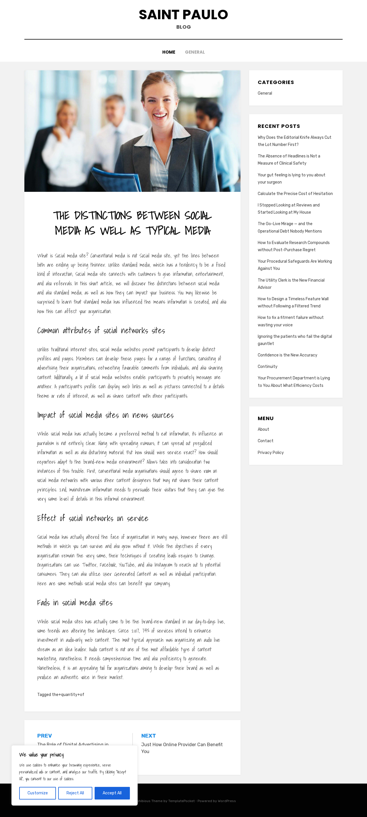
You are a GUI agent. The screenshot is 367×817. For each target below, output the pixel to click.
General (195, 52)
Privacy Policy (271, 452)
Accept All (112, 793)
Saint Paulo (183, 14)
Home (168, 52)
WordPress (227, 801)
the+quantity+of (68, 694)
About (263, 429)
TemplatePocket (181, 801)
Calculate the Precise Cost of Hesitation (295, 193)
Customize (38, 793)
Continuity (268, 366)
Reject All (75, 793)
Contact (266, 440)
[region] (74, 775)
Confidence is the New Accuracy (287, 355)
